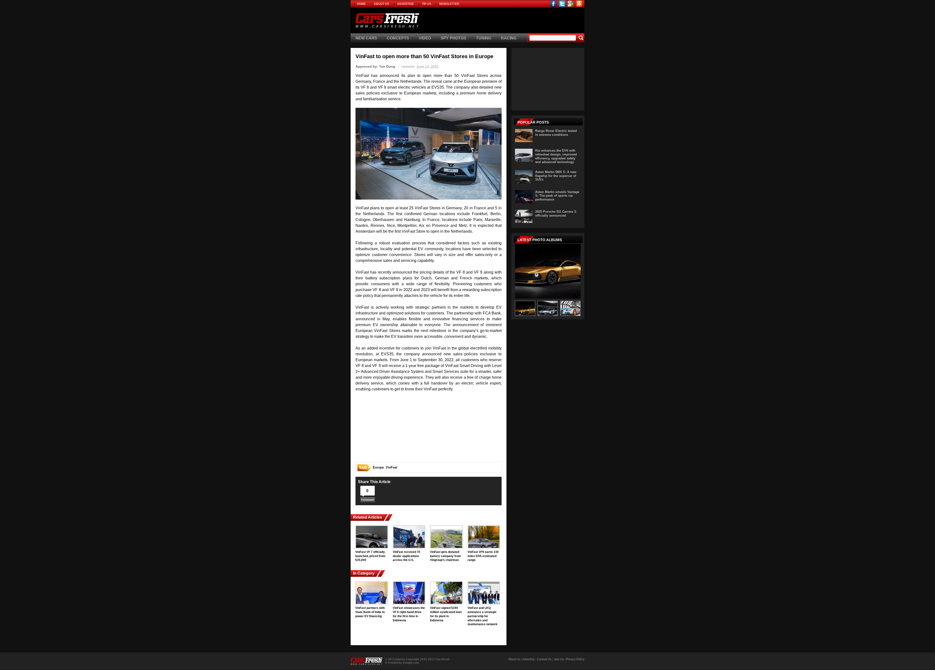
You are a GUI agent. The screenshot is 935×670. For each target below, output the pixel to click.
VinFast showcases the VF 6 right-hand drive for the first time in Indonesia (409, 614)
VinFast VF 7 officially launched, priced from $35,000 (370, 556)
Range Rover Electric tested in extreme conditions (556, 133)
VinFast (391, 467)
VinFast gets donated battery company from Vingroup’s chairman (445, 556)
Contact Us (544, 659)
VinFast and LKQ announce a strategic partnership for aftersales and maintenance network (482, 616)
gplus (570, 3)
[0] (367, 501)
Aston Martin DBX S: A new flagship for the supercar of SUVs (555, 175)
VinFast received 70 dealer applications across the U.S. (406, 556)
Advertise (528, 659)
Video (425, 38)
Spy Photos (453, 38)
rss (579, 3)
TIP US (426, 4)
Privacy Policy (575, 659)
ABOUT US (381, 4)
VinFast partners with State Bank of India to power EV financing (370, 612)
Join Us (559, 659)
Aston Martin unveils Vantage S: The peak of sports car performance (557, 195)
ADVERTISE (405, 4)
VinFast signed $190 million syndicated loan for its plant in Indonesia (446, 614)
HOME (361, 4)
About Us (514, 659)
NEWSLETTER (449, 4)
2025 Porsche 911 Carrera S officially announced (555, 213)
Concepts (398, 38)
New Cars (366, 38)
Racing (508, 38)
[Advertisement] (527, 19)
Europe (378, 467)
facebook (553, 3)
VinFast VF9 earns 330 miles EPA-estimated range (483, 556)
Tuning (483, 38)
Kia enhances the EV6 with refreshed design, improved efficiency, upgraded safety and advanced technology (556, 156)
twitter (562, 3)
